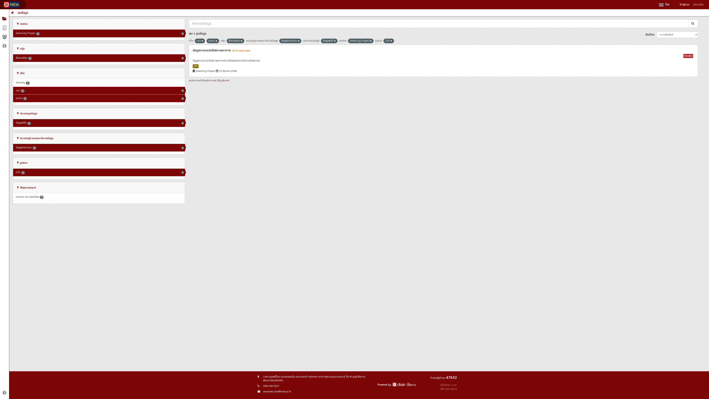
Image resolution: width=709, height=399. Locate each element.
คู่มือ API (225, 80)
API (214, 80)
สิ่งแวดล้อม (688, 56)
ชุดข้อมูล (23, 13)
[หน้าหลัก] (12, 13)
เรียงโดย (649, 35)
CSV (195, 66)
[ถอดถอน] (202, 41)
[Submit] (693, 24)
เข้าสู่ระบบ (684, 4)
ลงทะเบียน (698, 4)
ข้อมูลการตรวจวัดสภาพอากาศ (212, 50)
